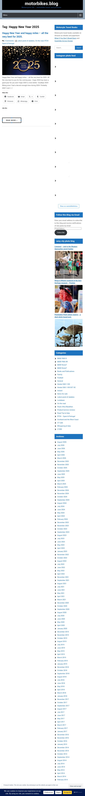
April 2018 (61, 690)
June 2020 (61, 619)
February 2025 (62, 487)
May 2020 (60, 622)
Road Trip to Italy (63, 413)
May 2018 (60, 686)
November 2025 (63, 464)
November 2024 (63, 493)
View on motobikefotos (68, 206)
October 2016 (62, 741)
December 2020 (63, 603)
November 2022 (63, 555)
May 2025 (60, 477)
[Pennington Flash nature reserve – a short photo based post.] (69, 333)
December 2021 (63, 577)
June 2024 (61, 509)
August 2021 (61, 583)
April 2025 (61, 481)
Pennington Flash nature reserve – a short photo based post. (68, 316)
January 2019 (62, 664)
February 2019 (62, 661)
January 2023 (62, 551)
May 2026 (60, 452)
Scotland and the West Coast (67, 419)
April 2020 (61, 625)
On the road (39, 41)
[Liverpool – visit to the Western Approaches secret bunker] (69, 265)
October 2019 (62, 638)
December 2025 (63, 461)
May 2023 (60, 545)
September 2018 (63, 673)
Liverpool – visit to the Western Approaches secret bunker (66, 247)
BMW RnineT (62, 365)
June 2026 (61, 448)
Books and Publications (65, 371)
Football (60, 378)
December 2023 (63, 522)
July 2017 (60, 712)
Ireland (59, 391)
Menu (5, 15)
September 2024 (63, 500)
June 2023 (61, 542)
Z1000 (59, 429)
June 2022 (61, 567)
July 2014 (60, 764)
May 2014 (60, 770)
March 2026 (61, 458)
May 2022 (60, 571)
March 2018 (61, 693)
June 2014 (61, 767)
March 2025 (61, 484)
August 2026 (61, 442)
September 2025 (63, 471)
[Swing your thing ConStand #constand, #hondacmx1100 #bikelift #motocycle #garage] (64, 152)
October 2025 (62, 468)
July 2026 (60, 445)
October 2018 (62, 670)
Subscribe (61, 232)
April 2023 (61, 548)
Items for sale (62, 394)
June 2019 (61, 648)
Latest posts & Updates (26, 41)
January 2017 (62, 731)
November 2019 (63, 635)
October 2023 (62, 529)
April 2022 (61, 574)
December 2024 (63, 490)
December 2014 (63, 747)
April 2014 (61, 773)
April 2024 (61, 516)
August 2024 (61, 503)
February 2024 (62, 519)
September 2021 (63, 580)
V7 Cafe (60, 423)
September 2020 (63, 609)
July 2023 (60, 538)
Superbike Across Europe (64, 41)
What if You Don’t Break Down (65, 38)
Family (59, 374)
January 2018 (62, 696)
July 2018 (60, 680)
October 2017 (62, 702)
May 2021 (60, 593)
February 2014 (62, 780)
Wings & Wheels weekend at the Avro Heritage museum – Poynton (68, 282)
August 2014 (61, 760)
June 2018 (61, 683)
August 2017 (61, 709)
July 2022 (60, 564)
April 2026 (61, 455)
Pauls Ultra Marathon (65, 407)
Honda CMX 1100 (63, 384)
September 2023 (63, 532)
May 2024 (60, 513)
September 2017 (63, 706)
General (60, 381)
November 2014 (63, 751)
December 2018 (63, 667)
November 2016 (63, 738)
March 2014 (61, 776)
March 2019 (61, 657)
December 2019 (63, 632)
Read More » (11, 120)
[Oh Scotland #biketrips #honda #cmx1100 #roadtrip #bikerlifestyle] (64, 195)
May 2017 (60, 718)
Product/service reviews (66, 410)
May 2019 (60, 651)
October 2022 (62, 558)
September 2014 (63, 757)
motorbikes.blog (41, 3)
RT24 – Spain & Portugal (66, 416)
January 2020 (62, 628)
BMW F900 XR (62, 362)
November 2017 (63, 699)
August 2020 (61, 612)
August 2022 (61, 561)
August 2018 (61, 677)
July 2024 (60, 506)
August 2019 (61, 641)
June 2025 (61, 474)
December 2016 (63, 735)
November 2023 (63, 526)
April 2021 (61, 596)
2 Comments (9, 41)
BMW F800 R (62, 358)
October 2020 (62, 606)
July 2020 (60, 616)
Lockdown (61, 400)
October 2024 (62, 497)
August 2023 (61, 535)
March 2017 (61, 725)
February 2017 (62, 728)
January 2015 (62, 744)
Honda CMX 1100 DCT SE (66, 387)
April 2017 (61, 722)
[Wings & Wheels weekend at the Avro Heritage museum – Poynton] (69, 299)
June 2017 (61, 715)
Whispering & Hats (64, 426)
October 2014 (62, 754)
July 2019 (60, 645)
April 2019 (61, 654)
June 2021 (61, 590)
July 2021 (60, 587)
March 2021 (61, 600)
